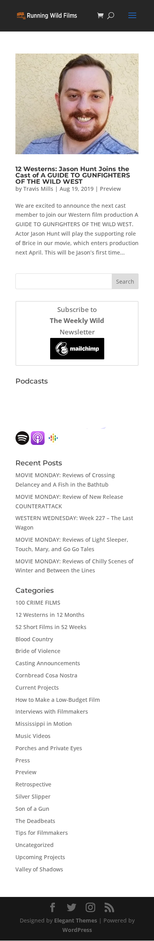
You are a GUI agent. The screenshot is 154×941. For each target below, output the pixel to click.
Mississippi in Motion (43, 723)
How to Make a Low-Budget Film (57, 699)
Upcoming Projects (40, 857)
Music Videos (33, 736)
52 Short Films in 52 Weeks (50, 627)
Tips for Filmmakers (41, 832)
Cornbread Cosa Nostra (46, 675)
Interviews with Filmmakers (51, 711)
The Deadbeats (35, 821)
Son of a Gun (32, 808)
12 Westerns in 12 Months (50, 614)
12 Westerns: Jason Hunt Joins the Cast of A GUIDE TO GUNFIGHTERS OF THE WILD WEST (72, 175)
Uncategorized (34, 845)
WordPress (77, 930)
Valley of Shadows (39, 869)
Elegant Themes (75, 920)
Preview (110, 188)
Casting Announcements (47, 663)
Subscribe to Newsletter (77, 321)
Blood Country (34, 639)
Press (22, 760)
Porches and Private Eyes (48, 748)
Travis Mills (38, 188)
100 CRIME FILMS (37, 602)
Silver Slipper (33, 796)
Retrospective (33, 784)
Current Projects (37, 687)
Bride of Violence (37, 651)
